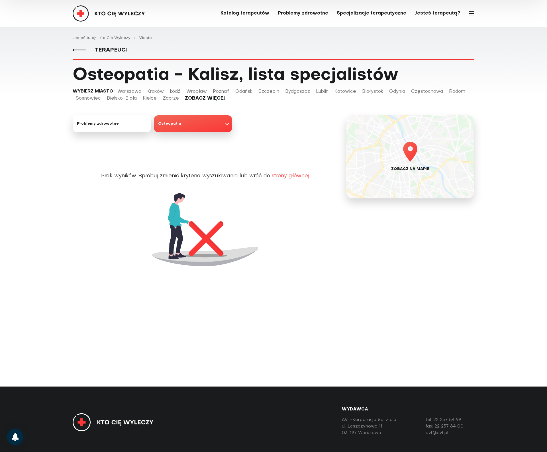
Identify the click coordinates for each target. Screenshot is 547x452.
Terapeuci (110, 50)
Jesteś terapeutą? (437, 13)
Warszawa (129, 91)
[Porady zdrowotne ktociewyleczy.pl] (15, 437)
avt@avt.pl (437, 433)
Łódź (175, 91)
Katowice (345, 91)
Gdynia (397, 91)
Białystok (372, 91)
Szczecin (268, 91)
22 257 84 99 (447, 420)
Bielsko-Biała (122, 98)
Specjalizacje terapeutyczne (371, 13)
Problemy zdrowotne (303, 13)
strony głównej (290, 176)
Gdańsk (243, 91)
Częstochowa (427, 91)
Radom (457, 91)
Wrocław (196, 91)
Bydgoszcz (297, 91)
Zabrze (171, 98)
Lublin (322, 91)
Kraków (155, 91)
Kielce (150, 98)
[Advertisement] (273, 343)
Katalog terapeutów (245, 13)
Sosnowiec (88, 98)
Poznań (221, 91)
